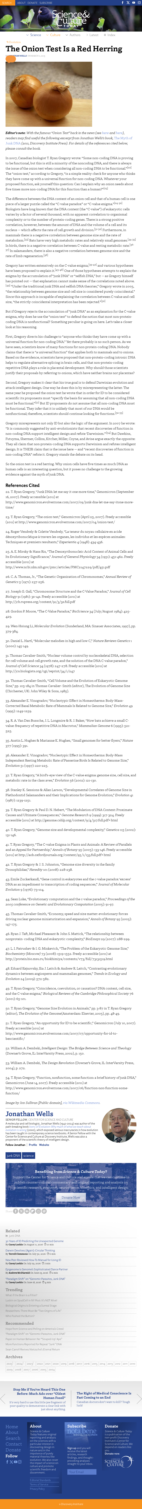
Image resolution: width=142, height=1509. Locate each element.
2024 (20, 1363)
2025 (9, 1363)
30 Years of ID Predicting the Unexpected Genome (35, 1241)
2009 (10, 1369)
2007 (26, 1369)
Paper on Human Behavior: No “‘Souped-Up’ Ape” (34, 1339)
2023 (30, 1363)
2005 (43, 1369)
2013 (110, 1363)
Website (44, 1145)
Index (111, 35)
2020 (56, 1363)
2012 (117, 1363)
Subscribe (45, 2)
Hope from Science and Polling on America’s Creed (35, 1328)
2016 (87, 1363)
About (21, 2)
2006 (35, 1369)
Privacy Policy (37, 1488)
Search (13, 1438)
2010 (132, 1363)
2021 (47, 1363)
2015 (94, 1363)
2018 (71, 1363)
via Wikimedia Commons (81, 1102)
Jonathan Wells (17, 55)
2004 (52, 1369)
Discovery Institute (72, 1504)
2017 (79, 1363)
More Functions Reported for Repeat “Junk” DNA (34, 1344)
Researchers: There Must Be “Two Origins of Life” (33, 1310)
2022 (40, 1363)
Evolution (15, 42)
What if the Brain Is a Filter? (21, 1295)
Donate (33, 2)
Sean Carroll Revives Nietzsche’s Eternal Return (33, 1349)
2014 (102, 1363)
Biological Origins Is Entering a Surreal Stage (31, 1305)
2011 (125, 1363)
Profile (33, 1145)
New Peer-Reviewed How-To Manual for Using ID (33, 1260)
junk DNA (13, 1155)
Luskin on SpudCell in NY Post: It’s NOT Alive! (31, 1300)
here (105, 133)
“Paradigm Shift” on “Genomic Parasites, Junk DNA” (35, 1279)
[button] (11, 58)
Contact (14, 1444)
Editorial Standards (40, 1480)
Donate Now (71, 1197)
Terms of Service (39, 1484)
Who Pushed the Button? (20, 1316)
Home (12, 1426)
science (28, 1155)
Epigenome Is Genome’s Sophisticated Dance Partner (37, 1269)
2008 (18, 1369)
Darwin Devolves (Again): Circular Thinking (30, 1250)
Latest (94, 35)
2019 (63, 1363)
